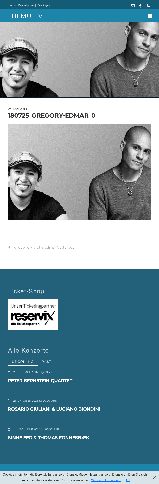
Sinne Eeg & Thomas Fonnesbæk (48, 437)
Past (46, 362)
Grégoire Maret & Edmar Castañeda (44, 247)
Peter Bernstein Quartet (40, 380)
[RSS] (148, 6)
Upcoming (23, 362)
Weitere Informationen (106, 480)
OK (128, 480)
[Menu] (151, 16)
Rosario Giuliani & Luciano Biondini (54, 409)
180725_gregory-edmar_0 (51, 115)
